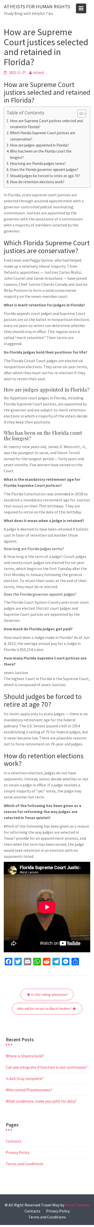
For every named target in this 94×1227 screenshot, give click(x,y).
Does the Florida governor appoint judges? (44, 169)
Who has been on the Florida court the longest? (40, 154)
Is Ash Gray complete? (25, 1078)
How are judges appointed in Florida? (39, 145)
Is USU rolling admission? (49, 994)
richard (38, 72)
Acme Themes (77, 1204)
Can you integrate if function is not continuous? (46, 1067)
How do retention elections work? (37, 181)
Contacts (14, 1141)
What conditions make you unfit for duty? (41, 1101)
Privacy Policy (17, 1152)
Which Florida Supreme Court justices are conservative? (42, 135)
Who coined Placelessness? (29, 1089)
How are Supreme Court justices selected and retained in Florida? (46, 123)
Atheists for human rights (37, 6)
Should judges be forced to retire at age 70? (45, 175)
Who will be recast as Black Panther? (44, 1008)
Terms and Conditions (24, 1163)
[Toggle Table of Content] (79, 113)
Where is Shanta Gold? (25, 1055)
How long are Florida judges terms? (38, 163)
